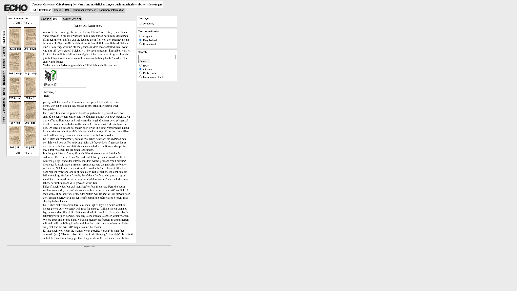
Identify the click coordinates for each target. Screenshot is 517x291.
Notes (3, 91)
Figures (3, 63)
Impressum (89, 247)
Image (57, 10)
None (3, 119)
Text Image (45, 10)
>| (80, 18)
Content (3, 51)
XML (66, 10)
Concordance (3, 105)
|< (48, 18)
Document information (111, 10)
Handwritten (3, 78)
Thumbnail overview (84, 10)
